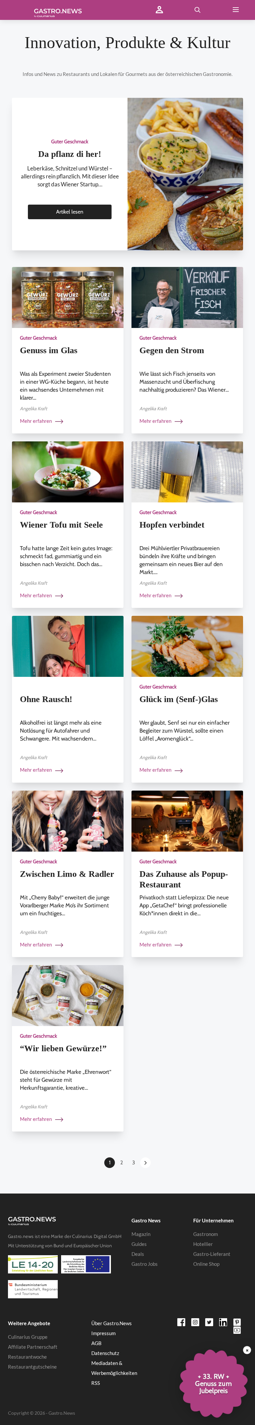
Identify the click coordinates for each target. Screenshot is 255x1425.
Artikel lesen (69, 212)
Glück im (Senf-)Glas (178, 699)
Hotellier (203, 1244)
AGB (96, 1343)
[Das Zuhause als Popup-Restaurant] (187, 820)
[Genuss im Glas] (68, 297)
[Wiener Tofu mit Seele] (68, 471)
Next (145, 1162)
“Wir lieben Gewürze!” (63, 1048)
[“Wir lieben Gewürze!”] (68, 995)
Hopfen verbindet (172, 525)
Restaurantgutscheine (32, 1367)
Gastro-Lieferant (211, 1254)
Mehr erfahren (36, 421)
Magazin (140, 1234)
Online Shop (206, 1264)
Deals (137, 1254)
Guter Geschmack (69, 142)
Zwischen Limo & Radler (67, 874)
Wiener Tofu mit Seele (61, 525)
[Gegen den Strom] (187, 297)
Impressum (103, 1333)
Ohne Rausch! (46, 699)
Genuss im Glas (48, 350)
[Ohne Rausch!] (68, 646)
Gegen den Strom (171, 350)
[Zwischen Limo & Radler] (68, 820)
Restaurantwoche (27, 1357)
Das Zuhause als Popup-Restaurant (183, 879)
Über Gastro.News (111, 1323)
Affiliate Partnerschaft (32, 1347)
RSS (95, 1383)
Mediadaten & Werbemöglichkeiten (114, 1368)
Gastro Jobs (144, 1264)
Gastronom (205, 1234)
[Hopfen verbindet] (187, 471)
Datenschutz (105, 1353)
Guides (139, 1244)
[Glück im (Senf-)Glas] (187, 646)
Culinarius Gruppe (27, 1337)
